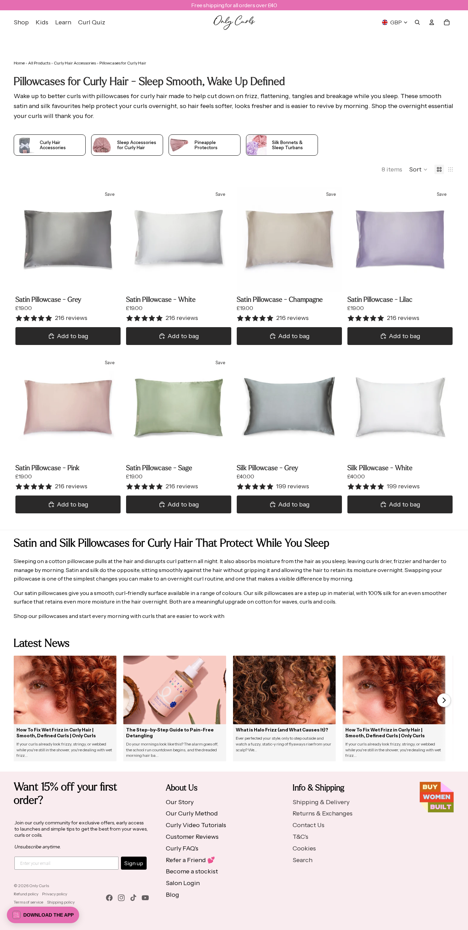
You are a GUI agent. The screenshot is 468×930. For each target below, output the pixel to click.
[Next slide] (110, 239)
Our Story (180, 802)
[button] (418, 169)
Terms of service (28, 902)
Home (19, 62)
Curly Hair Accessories (75, 62)
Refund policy (26, 893)
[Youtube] (145, 898)
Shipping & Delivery (321, 802)
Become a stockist (192, 871)
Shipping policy (61, 902)
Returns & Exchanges (323, 813)
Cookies (304, 848)
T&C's (300, 836)
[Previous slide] (25, 239)
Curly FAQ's (182, 848)
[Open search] (417, 22)
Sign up (133, 863)
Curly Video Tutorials (196, 825)
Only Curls (39, 885)
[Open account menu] (431, 22)
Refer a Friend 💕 (190, 860)
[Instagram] (121, 898)
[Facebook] (109, 898)
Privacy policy (54, 893)
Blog (172, 894)
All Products (39, 62)
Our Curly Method (192, 813)
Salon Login (183, 883)
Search (302, 860)
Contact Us (308, 825)
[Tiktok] (133, 898)
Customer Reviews (192, 836)
